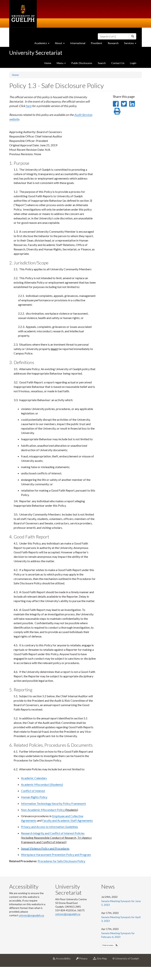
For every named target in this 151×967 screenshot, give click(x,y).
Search (102, 63)
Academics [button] (43, 44)
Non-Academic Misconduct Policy (43, 809)
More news (108, 945)
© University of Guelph (126, 958)
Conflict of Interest (33, 790)
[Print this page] (117, 111)
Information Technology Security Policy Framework (53, 803)
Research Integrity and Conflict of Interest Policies (53, 833)
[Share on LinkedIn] (132, 104)
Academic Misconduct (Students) (42, 784)
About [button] (61, 44)
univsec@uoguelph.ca (31, 915)
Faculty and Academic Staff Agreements (67, 820)
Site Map (103, 960)
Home (47, 63)
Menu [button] (60, 63)
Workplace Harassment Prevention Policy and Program (56, 854)
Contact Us (117, 63)
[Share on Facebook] (116, 104)
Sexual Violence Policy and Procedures (45, 848)
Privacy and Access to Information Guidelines (49, 826)
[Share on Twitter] (124, 104)
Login (133, 63)
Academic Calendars (34, 778)
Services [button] (131, 44)
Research (114, 44)
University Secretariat (35, 52)
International (77, 43)
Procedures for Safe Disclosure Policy (61, 861)
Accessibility (64, 960)
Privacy (84, 960)
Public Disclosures (81, 63)
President (96, 43)
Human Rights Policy (34, 797)
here (28, 106)
